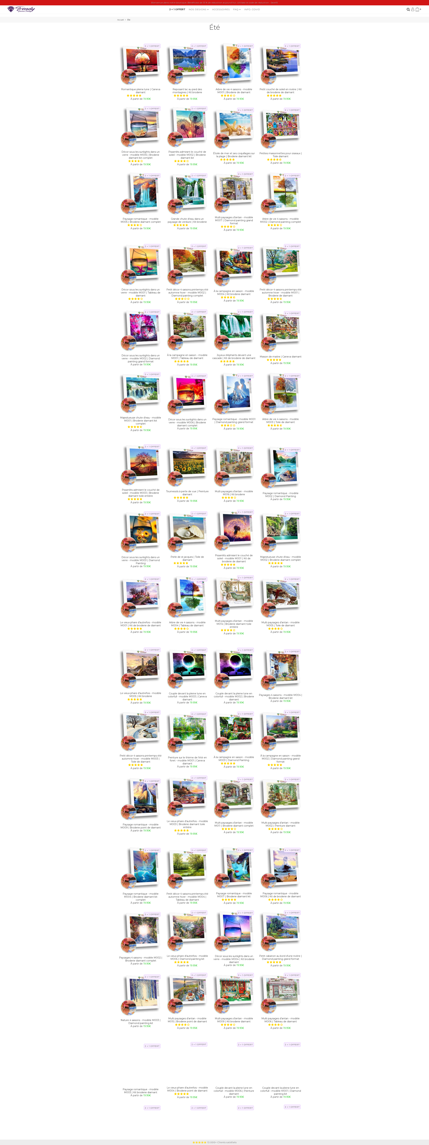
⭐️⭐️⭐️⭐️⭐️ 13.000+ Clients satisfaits (214, 1142)
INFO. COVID (252, 9)
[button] (134, 95)
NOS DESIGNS (198, 9)
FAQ (236, 9)
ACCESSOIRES (221, 9)
